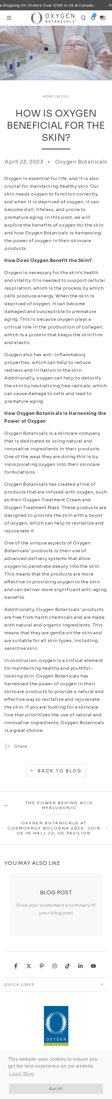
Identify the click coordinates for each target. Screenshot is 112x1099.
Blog (62, 96)
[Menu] (9, 18)
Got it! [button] (56, 1088)
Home (48, 96)
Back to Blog (60, 771)
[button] (83, 18)
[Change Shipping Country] (103, 17)
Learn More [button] (21, 1073)
